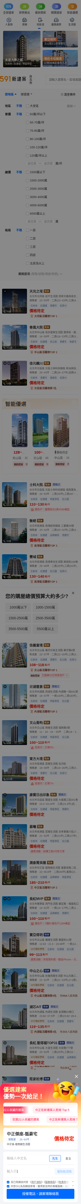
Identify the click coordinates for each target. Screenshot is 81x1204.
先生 (55, 1158)
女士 (68, 1158)
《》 (36, 1182)
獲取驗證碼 (64, 1171)
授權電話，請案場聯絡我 (40, 1194)
